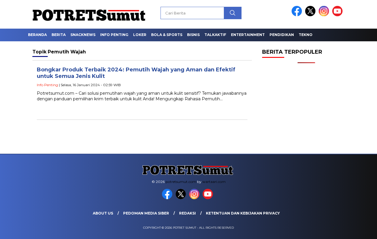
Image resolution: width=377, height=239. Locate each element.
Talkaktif (215, 34)
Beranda (37, 34)
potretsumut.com (181, 181)
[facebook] (298, 15)
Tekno (305, 34)
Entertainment (248, 34)
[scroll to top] (361, 230)
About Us (103, 213)
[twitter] (311, 15)
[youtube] (338, 15)
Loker (139, 34)
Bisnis (193, 34)
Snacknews (82, 34)
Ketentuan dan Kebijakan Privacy (243, 213)
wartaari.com (214, 181)
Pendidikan (281, 34)
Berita (59, 34)
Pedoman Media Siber (146, 213)
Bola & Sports (166, 34)
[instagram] (325, 15)
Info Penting (114, 34)
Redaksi (187, 213)
